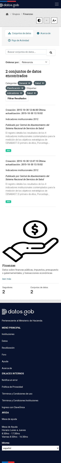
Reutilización (8, 348)
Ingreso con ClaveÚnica (13, 407)
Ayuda (5, 361)
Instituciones (8, 334)
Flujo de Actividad (20, 40)
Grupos (16, 14)
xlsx (8, 150)
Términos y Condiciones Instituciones (20, 400)
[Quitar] (29, 83)
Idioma (5, 442)
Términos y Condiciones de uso (17, 393)
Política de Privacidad (12, 387)
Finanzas (28, 14)
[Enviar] (50, 52)
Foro (4, 354)
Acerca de (45, 33)
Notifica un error (10, 380)
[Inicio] (7, 14)
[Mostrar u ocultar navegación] (57, 4)
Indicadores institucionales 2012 (22, 119)
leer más (6, 279)
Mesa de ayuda (9, 419)
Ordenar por (12, 62)
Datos (5, 341)
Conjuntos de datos (21, 33)
